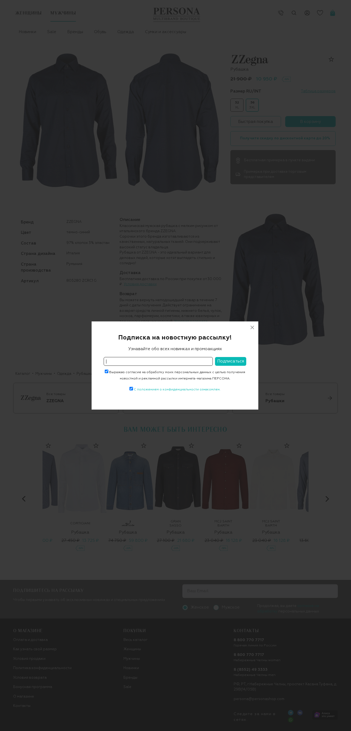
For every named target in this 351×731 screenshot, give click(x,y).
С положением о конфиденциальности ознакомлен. (177, 389)
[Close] (252, 327)
